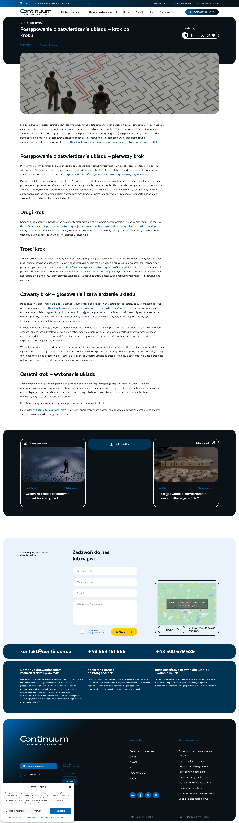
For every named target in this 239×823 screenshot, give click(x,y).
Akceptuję (60, 811)
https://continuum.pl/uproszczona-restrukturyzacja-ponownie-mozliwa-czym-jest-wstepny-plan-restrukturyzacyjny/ (88, 226)
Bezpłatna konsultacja (202, 12)
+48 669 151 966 (160, 3)
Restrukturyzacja (70, 12)
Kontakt (134, 778)
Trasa (168, 629)
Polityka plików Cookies (142, 816)
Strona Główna (21, 23)
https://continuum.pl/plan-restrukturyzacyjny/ (91, 267)
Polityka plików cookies (18, 817)
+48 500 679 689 (184, 3)
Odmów (37, 811)
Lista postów (122, 444)
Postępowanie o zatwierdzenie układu (195, 753)
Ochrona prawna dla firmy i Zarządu (198, 793)
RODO (97, 630)
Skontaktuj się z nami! (48, 409)
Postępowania (167, 12)
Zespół (139, 12)
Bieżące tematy (34, 22)
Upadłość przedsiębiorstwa (193, 798)
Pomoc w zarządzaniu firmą (193, 777)
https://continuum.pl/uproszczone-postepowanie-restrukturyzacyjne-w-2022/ (114, 141)
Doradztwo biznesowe (101, 12)
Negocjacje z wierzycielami (193, 766)
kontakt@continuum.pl (210, 3)
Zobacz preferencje (15, 811)
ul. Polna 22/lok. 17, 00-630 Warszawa (202, 629)
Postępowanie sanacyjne (192, 771)
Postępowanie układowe (192, 787)
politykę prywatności (95, 633)
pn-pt (71, 773)
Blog (151, 12)
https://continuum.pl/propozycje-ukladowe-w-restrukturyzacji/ (83, 308)
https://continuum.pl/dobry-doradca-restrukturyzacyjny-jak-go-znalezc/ (106, 174)
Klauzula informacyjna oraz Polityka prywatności (46, 817)
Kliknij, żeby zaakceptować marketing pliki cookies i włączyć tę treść (187, 604)
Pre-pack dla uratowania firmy (195, 782)
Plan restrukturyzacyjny (191, 760)
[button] (70, 786)
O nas (126, 12)
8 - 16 (69, 782)
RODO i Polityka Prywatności (194, 816)
